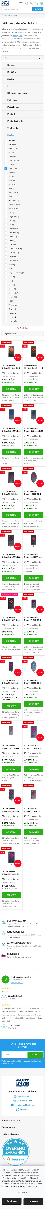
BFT (11, 152)
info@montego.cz (25, 1096)
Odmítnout (12, 1201)
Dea (11, 164)
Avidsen (12, 140)
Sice (11, 281)
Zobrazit (11, 706)
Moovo (12, 241)
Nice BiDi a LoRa (16, 249)
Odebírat (35, 1055)
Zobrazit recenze (17, 983)
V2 (11, 301)
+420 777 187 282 (24, 1101)
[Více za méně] (34, 541)
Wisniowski (14, 305)
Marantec (13, 233)
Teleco (12, 297)
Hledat (37, 9)
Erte (11, 176)
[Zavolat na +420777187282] (26, 3)
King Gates (13, 217)
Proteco (12, 269)
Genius (12, 188)
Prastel (12, 265)
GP (11, 197)
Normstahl (13, 257)
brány (20, 35)
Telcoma (13, 321)
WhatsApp (24, 1109)
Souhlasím (33, 1201)
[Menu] (41, 3)
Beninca (13, 148)
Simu (11, 285)
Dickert (13, 168)
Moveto (12, 313)
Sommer (13, 293)
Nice (12, 245)
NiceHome (13, 253)
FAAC (12, 180)
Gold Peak (13, 193)
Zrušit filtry (24, 328)
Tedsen (12, 317)
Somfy (12, 289)
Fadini (12, 184)
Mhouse (12, 237)
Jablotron (13, 209)
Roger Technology (16, 273)
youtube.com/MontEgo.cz (24, 1105)
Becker (12, 144)
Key (11, 213)
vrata (15, 35)
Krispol (12, 221)
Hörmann (13, 201)
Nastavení (22, 1192)
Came (12, 156)
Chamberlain (14, 205)
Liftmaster (13, 229)
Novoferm (13, 261)
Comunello (13, 160)
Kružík (12, 309)
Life (11, 225)
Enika (12, 172)
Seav (11, 277)
